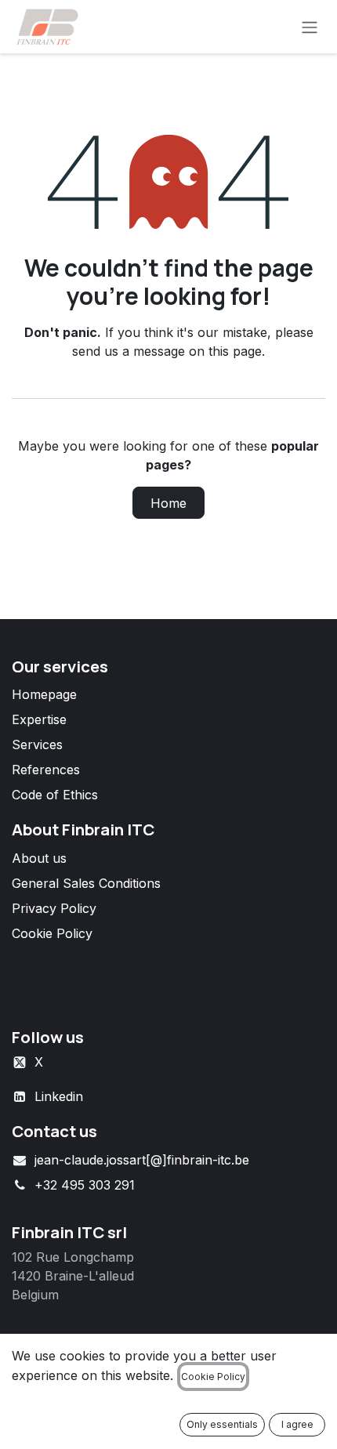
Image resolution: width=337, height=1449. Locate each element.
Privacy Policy (54, 908)
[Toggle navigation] (309, 26)
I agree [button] (297, 1424)
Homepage (44, 694)
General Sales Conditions (86, 883)
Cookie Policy (52, 933)
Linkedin (58, 1096)
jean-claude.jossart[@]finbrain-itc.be (141, 1160)
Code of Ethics (55, 794)
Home (168, 503)
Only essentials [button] (222, 1424)
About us (39, 858)
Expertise (39, 719)
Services (37, 744)
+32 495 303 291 (84, 1185)
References (46, 769)
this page (235, 351)
